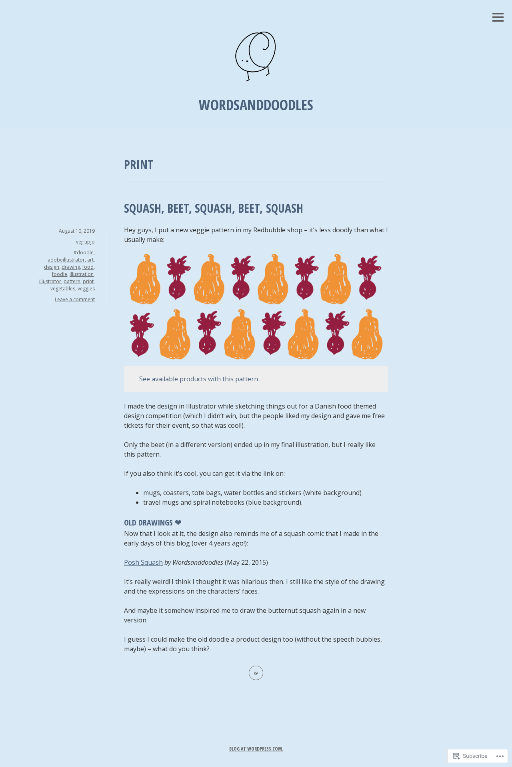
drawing (71, 267)
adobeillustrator (66, 259)
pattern (72, 281)
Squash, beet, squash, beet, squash (213, 208)
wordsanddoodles (256, 105)
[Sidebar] (498, 18)
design (51, 267)
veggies (86, 288)
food (88, 267)
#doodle (84, 252)
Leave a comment (75, 299)
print (88, 281)
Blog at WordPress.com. (256, 748)
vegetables (62, 288)
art (90, 259)
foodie (59, 274)
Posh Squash (143, 562)
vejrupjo (85, 241)
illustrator (50, 281)
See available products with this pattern (198, 378)
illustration (82, 274)
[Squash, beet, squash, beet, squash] (256, 673)
